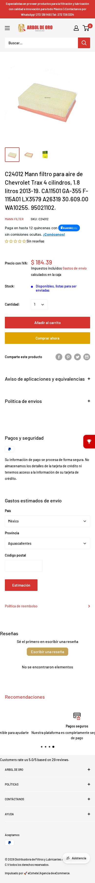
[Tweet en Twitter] (77, 357)
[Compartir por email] (86, 357)
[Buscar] (84, 43)
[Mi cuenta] (76, 28)
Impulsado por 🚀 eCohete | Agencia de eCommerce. (37, 873)
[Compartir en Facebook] (59, 357)
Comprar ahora (47, 338)
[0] (86, 28)
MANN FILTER (14, 219)
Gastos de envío (75, 268)
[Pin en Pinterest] (68, 357)
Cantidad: (12, 304)
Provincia (12, 533)
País (8, 511)
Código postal (15, 555)
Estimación (21, 585)
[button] (15, 241)
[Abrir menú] (7, 28)
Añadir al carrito (47, 322)
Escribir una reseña (47, 651)
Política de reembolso (21, 606)
